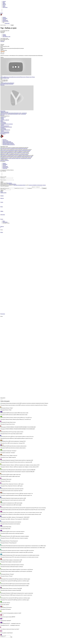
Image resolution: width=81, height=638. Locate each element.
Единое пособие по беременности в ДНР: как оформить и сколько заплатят (14, 152)
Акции (4, 6)
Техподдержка (5, 140)
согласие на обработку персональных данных (37, 185)
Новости (4, 4)
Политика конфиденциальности (9, 144)
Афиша (4, 3)
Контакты (4, 139)
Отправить (44, 188)
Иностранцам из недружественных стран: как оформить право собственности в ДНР (16, 156)
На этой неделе (5, 21)
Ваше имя (2, 188)
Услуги (4, 5)
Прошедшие (7, 23)
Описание (2, 41)
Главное (4, 17)
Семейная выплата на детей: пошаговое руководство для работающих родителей (15, 158)
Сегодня (4, 19)
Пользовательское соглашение (8, 143)
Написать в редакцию (4, 160)
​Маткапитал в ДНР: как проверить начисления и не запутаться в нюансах (14, 154)
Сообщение (29, 188)
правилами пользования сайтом (19, 185)
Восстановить (9, 183)
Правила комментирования (8, 142)
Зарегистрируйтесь (12, 184)
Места (4, 2)
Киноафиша (5, 18)
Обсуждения (5, 7)
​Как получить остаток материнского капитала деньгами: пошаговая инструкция (15, 150)
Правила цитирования (7, 141)
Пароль (1, 179)
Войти (1, 13)
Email (1, 177)
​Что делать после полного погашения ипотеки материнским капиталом (13, 148)
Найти (12, 25)
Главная (4, 1)
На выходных (5, 20)
